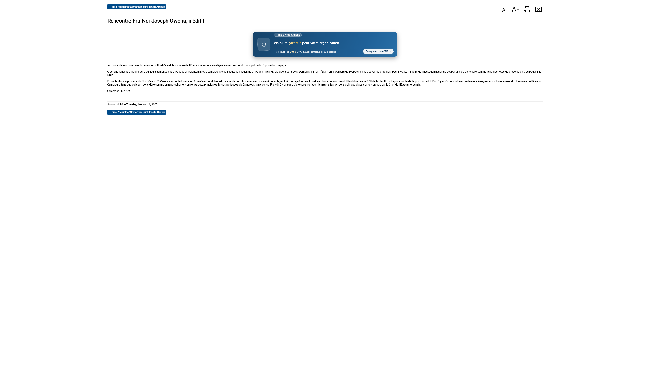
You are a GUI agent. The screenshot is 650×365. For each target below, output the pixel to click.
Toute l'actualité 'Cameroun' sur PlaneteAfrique (137, 6)
